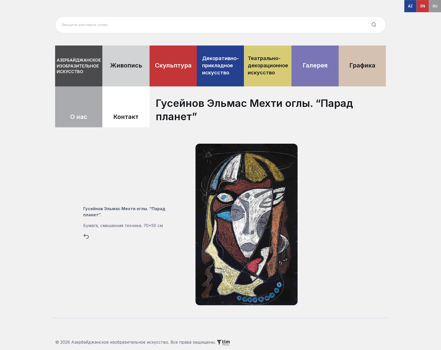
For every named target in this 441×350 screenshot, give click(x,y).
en (422, 6)
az (410, 6)
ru (435, 6)
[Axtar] (374, 25)
